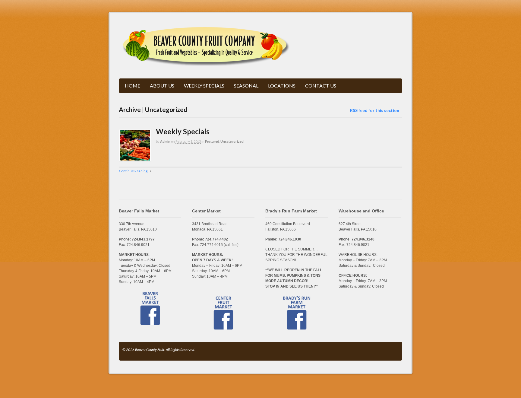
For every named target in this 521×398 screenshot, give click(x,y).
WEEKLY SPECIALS (204, 85)
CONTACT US (320, 85)
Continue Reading (133, 171)
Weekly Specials (183, 131)
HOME (132, 85)
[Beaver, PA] (206, 63)
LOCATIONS (281, 85)
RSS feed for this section (374, 110)
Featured (212, 141)
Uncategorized (232, 141)
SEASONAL (246, 85)
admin (165, 141)
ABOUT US (162, 85)
